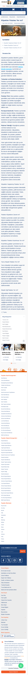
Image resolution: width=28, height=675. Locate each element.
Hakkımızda (4, 602)
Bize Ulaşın (4, 604)
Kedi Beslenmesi (6, 326)
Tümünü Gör (5, 319)
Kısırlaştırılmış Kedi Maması (7, 382)
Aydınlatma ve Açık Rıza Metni (8, 573)
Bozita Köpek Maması (6, 488)
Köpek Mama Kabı (5, 466)
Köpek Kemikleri (4, 457)
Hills (2, 512)
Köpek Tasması (4, 469)
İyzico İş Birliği (4, 629)
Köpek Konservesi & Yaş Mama (8, 455)
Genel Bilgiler (5, 333)
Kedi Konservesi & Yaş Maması (8, 392)
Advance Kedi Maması (6, 416)
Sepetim (3, 609)
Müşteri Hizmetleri (5, 614)
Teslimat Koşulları (5, 585)
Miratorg (3, 519)
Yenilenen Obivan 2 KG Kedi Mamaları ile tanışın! (13, 6)
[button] (11, 363)
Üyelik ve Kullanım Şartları (7, 580)
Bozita (2, 510)
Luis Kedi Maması (5, 420)
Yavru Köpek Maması (5, 443)
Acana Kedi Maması (5, 423)
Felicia (2, 541)
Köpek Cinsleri (6, 340)
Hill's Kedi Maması (5, 425)
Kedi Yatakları (4, 399)
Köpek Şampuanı (5, 474)
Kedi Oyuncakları (5, 397)
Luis (2, 531)
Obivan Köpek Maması (6, 485)
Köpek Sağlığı (5, 335)
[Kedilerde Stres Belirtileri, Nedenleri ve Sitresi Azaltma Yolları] (20, 347)
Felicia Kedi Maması (5, 411)
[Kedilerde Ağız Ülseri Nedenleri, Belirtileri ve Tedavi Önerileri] (7, 347)
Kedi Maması (4, 378)
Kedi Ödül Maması (5, 394)
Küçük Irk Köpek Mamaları (6, 452)
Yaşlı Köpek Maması (5, 447)
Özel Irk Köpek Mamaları (6, 450)
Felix (2, 536)
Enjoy (2, 527)
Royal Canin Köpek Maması (7, 492)
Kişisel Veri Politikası (6, 577)
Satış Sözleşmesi (5, 582)
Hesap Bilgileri (4, 607)
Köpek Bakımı (5, 322)
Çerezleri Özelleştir (13, 668)
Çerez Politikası (5, 575)
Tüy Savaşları (4, 624)
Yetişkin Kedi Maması (5, 385)
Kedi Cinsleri (5, 338)
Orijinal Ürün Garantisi (6, 600)
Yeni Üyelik (4, 597)
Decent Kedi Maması (5, 409)
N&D (2, 517)
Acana (2, 524)
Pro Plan (3, 508)
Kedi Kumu (3, 390)
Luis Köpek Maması (5, 483)
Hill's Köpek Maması (5, 495)
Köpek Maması (4, 440)
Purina (2, 538)
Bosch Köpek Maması (6, 476)
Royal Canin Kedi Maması (6, 432)
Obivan (2, 529)
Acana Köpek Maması (6, 490)
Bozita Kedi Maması (5, 428)
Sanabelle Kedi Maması (6, 413)
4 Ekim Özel (4, 620)
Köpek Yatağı (4, 471)
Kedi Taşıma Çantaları (6, 404)
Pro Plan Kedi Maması (6, 430)
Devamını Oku (6, 53)
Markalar (3, 622)
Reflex (2, 522)
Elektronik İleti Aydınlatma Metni (9, 589)
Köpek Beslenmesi (21, 17)
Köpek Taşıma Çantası (6, 462)
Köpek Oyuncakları (5, 464)
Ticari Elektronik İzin (6, 587)
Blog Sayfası (12, 17)
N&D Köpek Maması (5, 500)
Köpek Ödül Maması (5, 459)
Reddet (6, 659)
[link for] (13, 2)
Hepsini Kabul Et (13, 671)
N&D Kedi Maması (5, 435)
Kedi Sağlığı (5, 324)
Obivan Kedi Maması (5, 418)
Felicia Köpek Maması (6, 478)
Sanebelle (3, 515)
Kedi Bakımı (5, 331)
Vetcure (3, 534)
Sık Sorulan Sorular (6, 570)
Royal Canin (3, 505)
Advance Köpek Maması (6, 481)
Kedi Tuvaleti (4, 387)
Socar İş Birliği (4, 627)
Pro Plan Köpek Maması (6, 497)
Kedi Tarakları (4, 401)
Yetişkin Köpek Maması (6, 445)
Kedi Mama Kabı (4, 406)
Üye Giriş (3, 595)
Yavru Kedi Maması (5, 380)
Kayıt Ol (23, 551)
